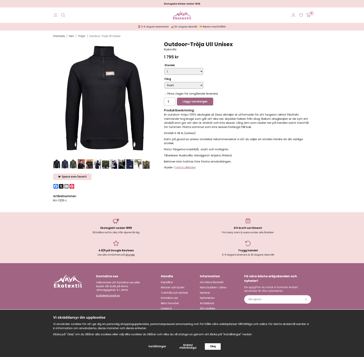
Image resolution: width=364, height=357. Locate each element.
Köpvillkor (167, 282)
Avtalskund (207, 303)
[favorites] (301, 15)
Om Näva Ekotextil (211, 282)
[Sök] (63, 15)
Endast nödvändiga (187, 346)
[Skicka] (306, 299)
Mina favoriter (170, 303)
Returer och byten (172, 287)
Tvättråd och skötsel (174, 293)
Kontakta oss (169, 298)
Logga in (166, 308)
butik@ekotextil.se (108, 296)
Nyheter (205, 293)
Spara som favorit (74, 176)
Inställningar (157, 346)
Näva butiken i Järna (213, 287)
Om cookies (207, 308)
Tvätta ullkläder (185, 167)
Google (130, 254)
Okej (213, 346)
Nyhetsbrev (207, 298)
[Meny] (55, 15)
